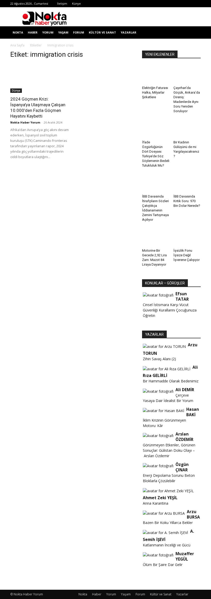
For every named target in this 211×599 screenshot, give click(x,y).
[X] (163, 3)
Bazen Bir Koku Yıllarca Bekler (168, 522)
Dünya (16, 90)
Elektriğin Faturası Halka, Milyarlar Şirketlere (155, 92)
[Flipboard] (137, 3)
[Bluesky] (188, 3)
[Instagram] (146, 3)
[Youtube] (180, 3)
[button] (194, 32)
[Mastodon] (197, 3)
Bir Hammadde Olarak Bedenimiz (170, 381)
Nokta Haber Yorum (25, 122)
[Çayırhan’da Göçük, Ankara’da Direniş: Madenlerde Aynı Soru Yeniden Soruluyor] (187, 74)
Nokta (18, 32)
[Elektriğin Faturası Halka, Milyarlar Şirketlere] (156, 74)
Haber (33, 32)
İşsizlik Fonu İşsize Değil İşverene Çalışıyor (186, 255)
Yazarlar (128, 32)
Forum (78, 32)
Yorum (48, 32)
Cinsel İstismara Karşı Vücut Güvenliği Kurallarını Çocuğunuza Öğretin (170, 310)
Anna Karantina (155, 503)
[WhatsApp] (171, 3)
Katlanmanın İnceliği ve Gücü (166, 545)
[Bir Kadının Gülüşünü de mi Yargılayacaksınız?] (187, 128)
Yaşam (63, 32)
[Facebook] (129, 3)
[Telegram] (154, 3)
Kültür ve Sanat (102, 32)
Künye (76, 3)
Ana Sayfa (17, 45)
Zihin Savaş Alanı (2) (159, 358)
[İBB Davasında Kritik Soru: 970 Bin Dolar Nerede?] (187, 183)
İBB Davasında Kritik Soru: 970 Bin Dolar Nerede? (186, 201)
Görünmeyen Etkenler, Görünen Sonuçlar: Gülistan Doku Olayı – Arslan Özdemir (169, 450)
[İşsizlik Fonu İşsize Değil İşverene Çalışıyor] (187, 237)
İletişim (62, 3)
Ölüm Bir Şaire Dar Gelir (162, 564)
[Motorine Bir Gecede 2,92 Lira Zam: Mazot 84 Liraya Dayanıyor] (156, 237)
